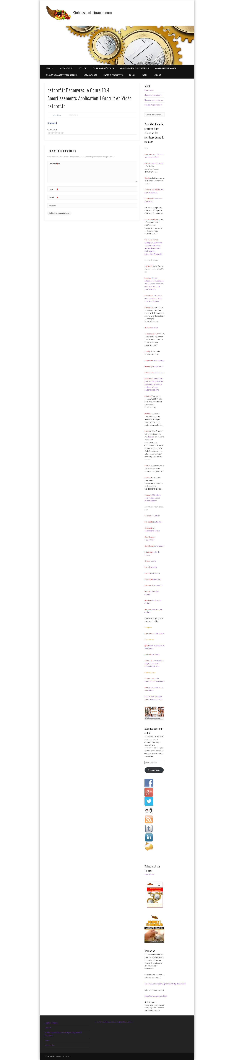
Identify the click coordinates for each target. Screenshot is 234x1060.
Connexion (148, 90)
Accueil (49, 68)
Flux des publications (152, 95)
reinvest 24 (158, 585)
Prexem (151, 437)
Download (52, 123)
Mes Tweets (149, 874)
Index (144, 75)
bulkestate (158, 522)
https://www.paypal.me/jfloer (155, 996)
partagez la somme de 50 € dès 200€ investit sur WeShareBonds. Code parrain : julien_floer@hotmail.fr (153, 248)
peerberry (157, 579)
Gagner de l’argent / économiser (61, 75)
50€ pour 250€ (157, 163)
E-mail (53, 198)
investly (153, 567)
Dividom (154, 327)
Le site (153, 561)
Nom (53, 189)
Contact (48, 1027)
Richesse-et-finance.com (92, 12)
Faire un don (50, 1045)
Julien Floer (57, 115)
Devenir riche (65, 68)
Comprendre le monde (165, 68)
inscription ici (158, 360)
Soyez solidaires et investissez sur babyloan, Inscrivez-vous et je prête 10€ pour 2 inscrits (153, 284)
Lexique (157, 75)
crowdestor (159, 546)
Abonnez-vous (154, 770)
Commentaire (53, 164)
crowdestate (149, 540)
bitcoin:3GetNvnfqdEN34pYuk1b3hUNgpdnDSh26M (165, 984)
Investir (82, 68)
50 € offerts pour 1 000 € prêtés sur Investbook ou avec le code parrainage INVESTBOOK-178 (153, 384)
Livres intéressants (113, 75)
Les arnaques (90, 75)
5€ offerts (156, 515)
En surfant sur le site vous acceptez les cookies (113, 1022)
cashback (155, 654)
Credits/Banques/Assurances (134, 68)
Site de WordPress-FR (153, 105)
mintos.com (155, 573)
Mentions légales (51, 1023)
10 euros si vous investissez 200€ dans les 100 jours (153, 298)
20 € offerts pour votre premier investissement (152, 498)
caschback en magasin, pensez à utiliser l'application (154, 663)
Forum (132, 75)
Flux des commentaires (153, 100)
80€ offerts (160, 633)
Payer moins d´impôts (103, 68)
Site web (52, 205)
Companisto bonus (152, 531)
